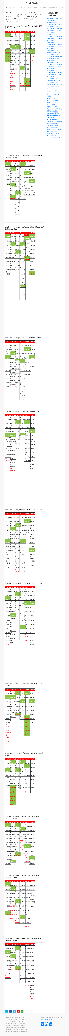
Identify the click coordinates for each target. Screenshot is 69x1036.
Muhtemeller (51, 8)
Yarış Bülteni (19, 8)
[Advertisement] (24, 112)
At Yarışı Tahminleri (40, 8)
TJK (51, 1019)
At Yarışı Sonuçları (62, 8)
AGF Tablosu (28, 8)
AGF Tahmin (34, 3)
